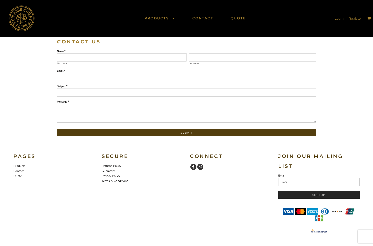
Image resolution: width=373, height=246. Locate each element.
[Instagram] (200, 167)
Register (355, 18)
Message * (63, 101)
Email (281, 176)
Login (339, 18)
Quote (17, 176)
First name (62, 63)
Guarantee (108, 171)
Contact (18, 171)
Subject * (62, 86)
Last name (194, 63)
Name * (61, 51)
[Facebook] (193, 167)
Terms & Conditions (115, 181)
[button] (160, 18)
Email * (61, 71)
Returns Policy (111, 166)
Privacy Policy (111, 176)
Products (19, 166)
